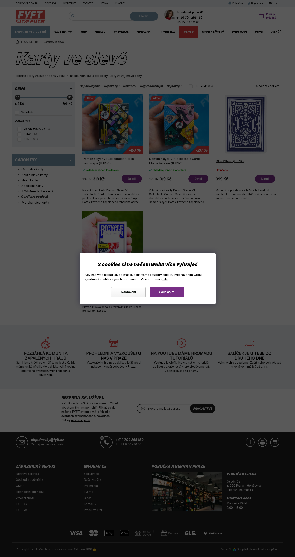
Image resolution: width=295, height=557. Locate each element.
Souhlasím (166, 292)
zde (165, 279)
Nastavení (128, 292)
